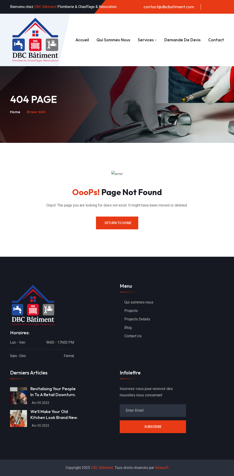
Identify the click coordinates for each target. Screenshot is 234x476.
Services (146, 39)
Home (15, 112)
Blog (128, 327)
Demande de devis (182, 39)
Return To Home (118, 223)
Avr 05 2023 (40, 403)
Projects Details (137, 319)
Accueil (82, 39)
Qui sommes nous (113, 39)
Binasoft (161, 468)
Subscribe (153, 427)
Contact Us (133, 336)
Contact (216, 39)
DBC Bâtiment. (102, 468)
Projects (131, 311)
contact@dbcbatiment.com (169, 6)
